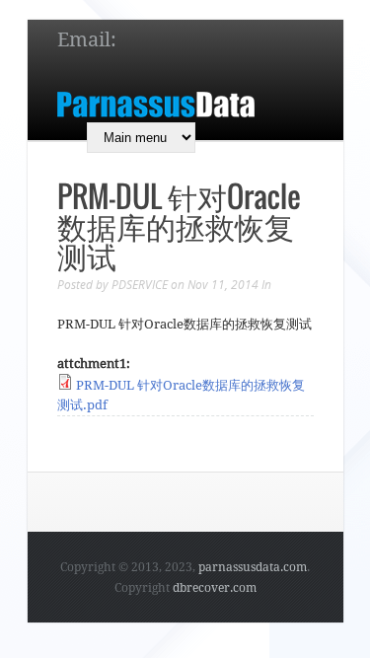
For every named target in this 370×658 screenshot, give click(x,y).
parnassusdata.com (252, 567)
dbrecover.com (215, 588)
